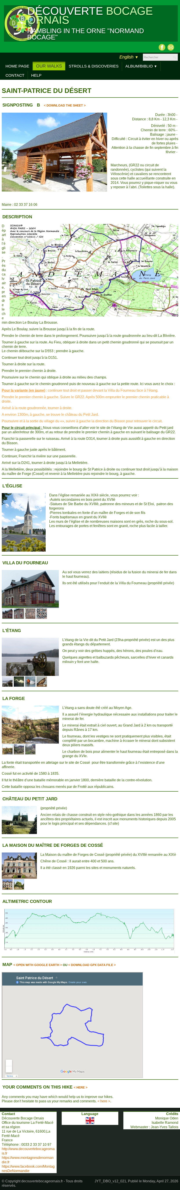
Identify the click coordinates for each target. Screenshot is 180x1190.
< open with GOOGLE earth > (37, 965)
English (129, 57)
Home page (17, 66)
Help (36, 75)
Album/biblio (141, 66)
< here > (80, 1087)
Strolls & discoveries (94, 66)
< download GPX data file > (92, 965)
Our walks (49, 66)
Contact (14, 75)
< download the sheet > (65, 105)
